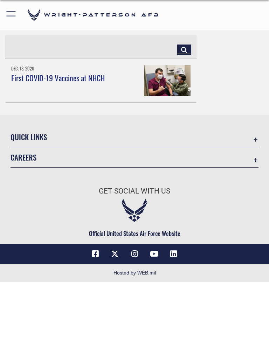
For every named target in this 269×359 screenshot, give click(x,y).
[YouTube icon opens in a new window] (154, 254)
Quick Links (29, 136)
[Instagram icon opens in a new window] (134, 254)
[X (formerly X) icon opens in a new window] (115, 254)
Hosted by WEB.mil (134, 273)
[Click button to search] (184, 49)
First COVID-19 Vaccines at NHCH (58, 77)
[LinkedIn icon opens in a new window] (173, 254)
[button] (11, 15)
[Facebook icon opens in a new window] (95, 254)
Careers (23, 157)
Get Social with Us (134, 191)
